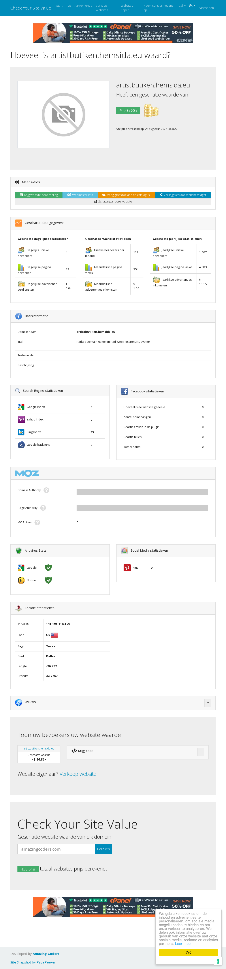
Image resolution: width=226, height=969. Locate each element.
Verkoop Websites (102, 8)
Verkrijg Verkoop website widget (184, 195)
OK (188, 952)
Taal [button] (180, 6)
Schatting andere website (114, 201)
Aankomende (83, 6)
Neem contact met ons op (158, 8)
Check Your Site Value (30, 8)
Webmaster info (82, 195)
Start (59, 6)
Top (68, 6)
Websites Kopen (127, 8)
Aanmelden (206, 8)
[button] (192, 6)
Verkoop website (78, 773)
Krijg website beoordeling (40, 195)
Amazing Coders (46, 953)
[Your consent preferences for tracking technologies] (218, 961)
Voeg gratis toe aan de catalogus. (128, 195)
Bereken (103, 849)
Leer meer (183, 943)
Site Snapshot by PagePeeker (33, 962)
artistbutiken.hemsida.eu (38, 748)
